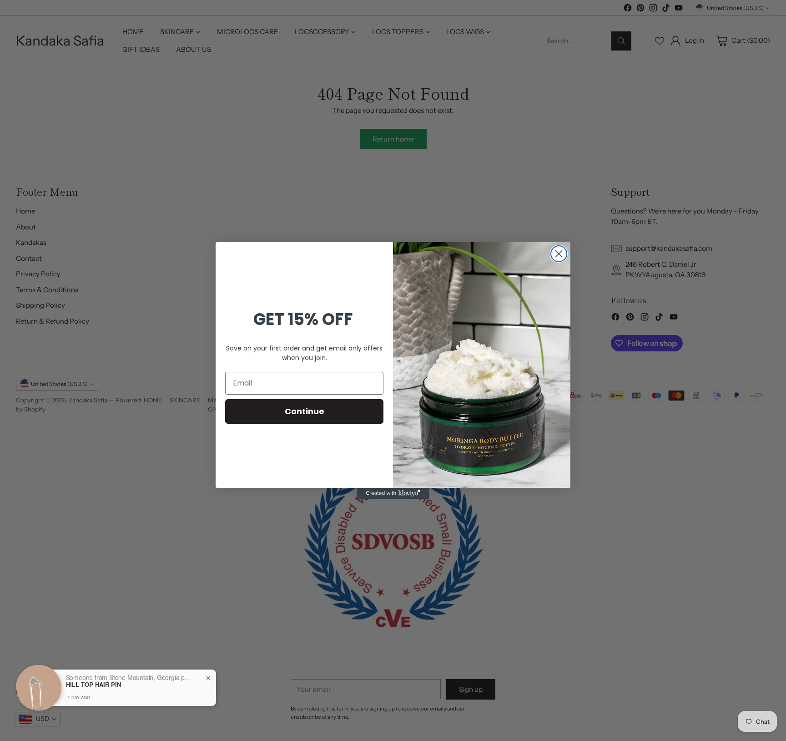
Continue (304, 411)
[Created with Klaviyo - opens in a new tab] (393, 493)
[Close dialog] (559, 254)
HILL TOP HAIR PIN (93, 684)
